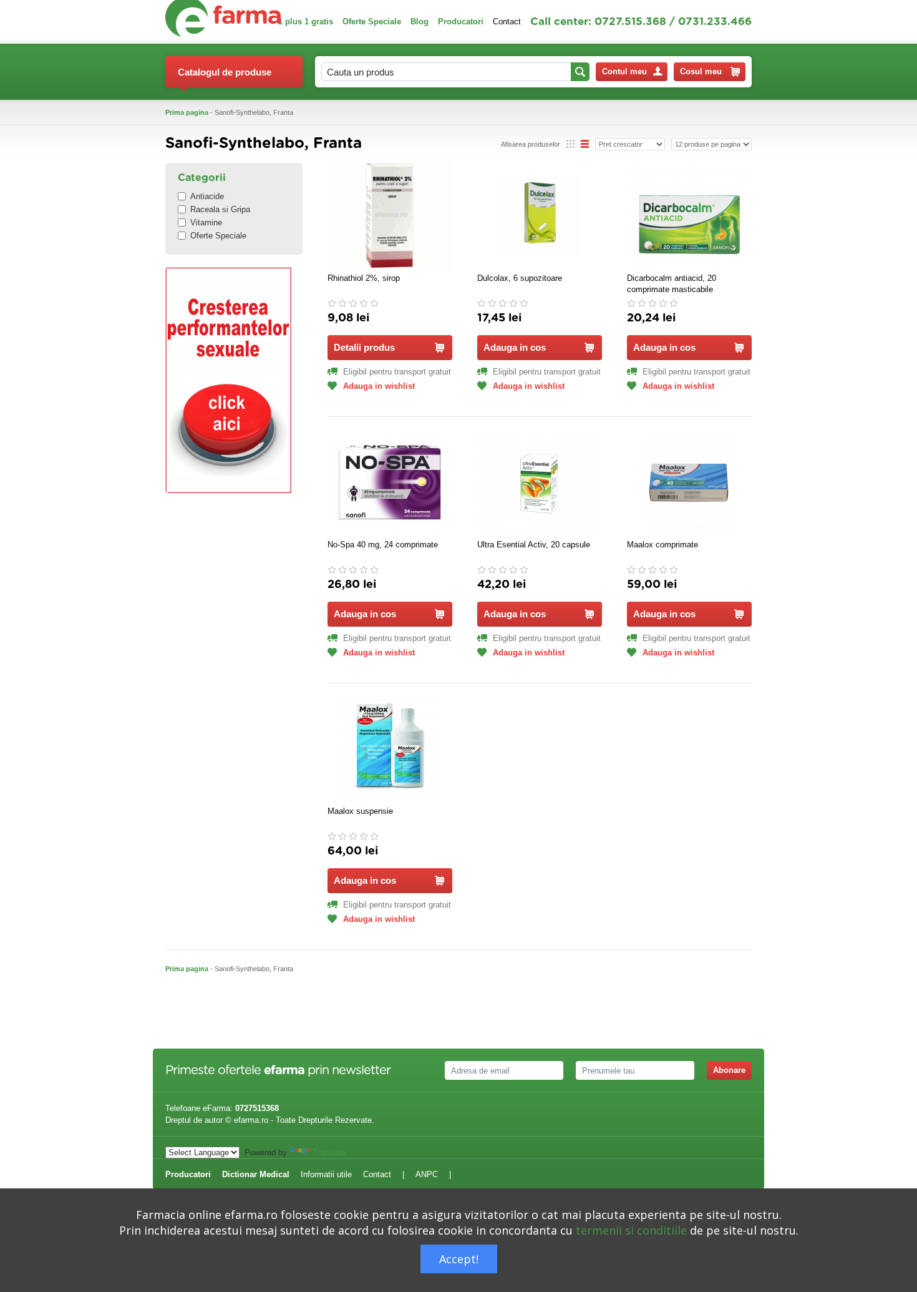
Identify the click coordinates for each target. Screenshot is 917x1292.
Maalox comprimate (662, 544)
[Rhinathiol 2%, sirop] (390, 216)
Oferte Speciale (371, 21)
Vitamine (206, 222)
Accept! (458, 1258)
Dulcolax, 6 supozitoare (519, 278)
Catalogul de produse (224, 72)
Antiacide (207, 196)
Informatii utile (326, 1174)
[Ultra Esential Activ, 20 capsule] (539, 482)
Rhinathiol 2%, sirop (364, 278)
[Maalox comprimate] (689, 482)
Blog (419, 21)
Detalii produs (364, 347)
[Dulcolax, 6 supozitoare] (539, 216)
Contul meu (624, 71)
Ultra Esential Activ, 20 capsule (533, 544)
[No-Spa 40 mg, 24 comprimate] (390, 482)
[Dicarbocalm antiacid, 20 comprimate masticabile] (689, 216)
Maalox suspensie (360, 811)
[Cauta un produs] (580, 71)
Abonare (729, 1070)
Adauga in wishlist (379, 386)
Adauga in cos (514, 347)
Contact (507, 21)
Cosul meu (701, 71)
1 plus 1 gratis (305, 21)
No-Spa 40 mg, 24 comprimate (383, 544)
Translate (329, 1152)
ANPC (426, 1174)
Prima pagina (186, 112)
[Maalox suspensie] (390, 749)
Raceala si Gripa (220, 209)
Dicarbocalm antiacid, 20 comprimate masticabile (671, 283)
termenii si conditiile (631, 1230)
